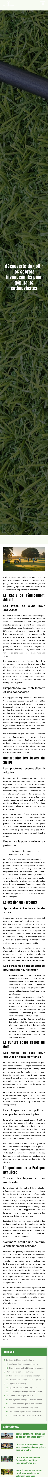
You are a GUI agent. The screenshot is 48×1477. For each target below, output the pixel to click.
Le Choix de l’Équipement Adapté (20, 1360)
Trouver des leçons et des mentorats (25, 1412)
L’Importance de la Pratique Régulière (22, 1408)
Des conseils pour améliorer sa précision (27, 1380)
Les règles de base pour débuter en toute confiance (26, 1400)
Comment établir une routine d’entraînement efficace (27, 1416)
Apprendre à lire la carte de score (23, 1388)
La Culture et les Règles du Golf (20, 1396)
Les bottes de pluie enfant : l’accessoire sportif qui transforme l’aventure (28, 1460)
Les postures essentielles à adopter (24, 1376)
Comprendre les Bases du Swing (20, 1372)
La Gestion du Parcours (16, 1384)
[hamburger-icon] (42, 3)
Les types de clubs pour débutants (23, 1364)
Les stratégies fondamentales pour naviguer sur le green (27, 1392)
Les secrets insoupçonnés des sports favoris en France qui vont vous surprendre (31, 1447)
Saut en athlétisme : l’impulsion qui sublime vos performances (30, 1435)
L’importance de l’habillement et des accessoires (26, 1368)
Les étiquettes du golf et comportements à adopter (27, 1404)
